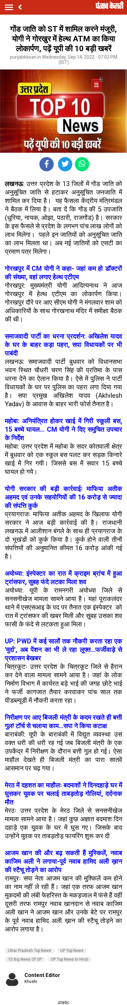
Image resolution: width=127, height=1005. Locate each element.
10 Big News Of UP (25, 959)
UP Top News (71, 950)
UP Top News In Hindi (69, 959)
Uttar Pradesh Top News (29, 950)
